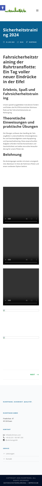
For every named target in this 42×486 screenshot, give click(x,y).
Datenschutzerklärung (15, 483)
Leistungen (10, 454)
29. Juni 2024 (10, 42)
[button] (2, 7)
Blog (21, 42)
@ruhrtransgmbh (12, 440)
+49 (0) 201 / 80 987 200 (14, 438)
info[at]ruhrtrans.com (13, 435)
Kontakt (9, 459)
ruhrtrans (33, 42)
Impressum (33, 483)
